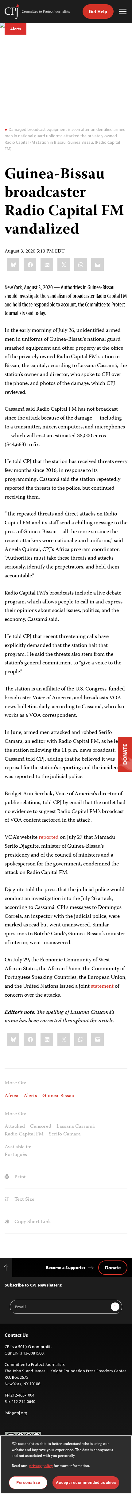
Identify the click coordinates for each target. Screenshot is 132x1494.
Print (19, 1177)
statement (102, 986)
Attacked (15, 1126)
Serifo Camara (65, 1134)
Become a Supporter (65, 1267)
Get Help (98, 11)
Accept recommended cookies (86, 1482)
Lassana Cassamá (75, 1126)
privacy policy (41, 1466)
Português (16, 1154)
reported (49, 837)
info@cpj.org (16, 1413)
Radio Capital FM (24, 1134)
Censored (40, 1126)
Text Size (23, 1199)
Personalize (28, 1482)
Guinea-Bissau (58, 1096)
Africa (11, 1096)
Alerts (15, 29)
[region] (66, 1464)
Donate (113, 1267)
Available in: (18, 1147)
